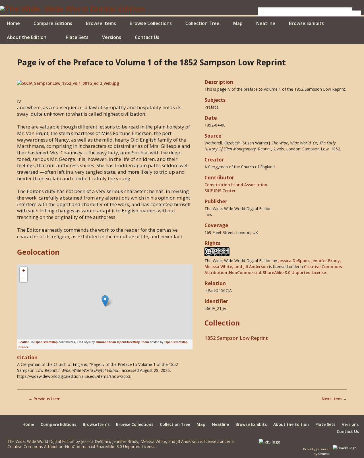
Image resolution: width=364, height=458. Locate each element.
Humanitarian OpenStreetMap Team (122, 342)
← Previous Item (44, 398)
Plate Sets (77, 37)
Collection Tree (202, 23)
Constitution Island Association (235, 184)
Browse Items (101, 23)
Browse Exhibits (306, 23)
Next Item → (334, 398)
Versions (111, 37)
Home (13, 23)
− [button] (23, 278)
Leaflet (23, 342)
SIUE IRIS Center (220, 190)
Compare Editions (53, 23)
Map (238, 23)
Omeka (324, 453)
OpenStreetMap (46, 342)
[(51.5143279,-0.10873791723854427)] (105, 301)
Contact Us (147, 37)
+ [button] (23, 270)
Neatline (265, 23)
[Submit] (356, 9)
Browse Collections (151, 23)
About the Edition (26, 37)
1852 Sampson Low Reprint (236, 338)
